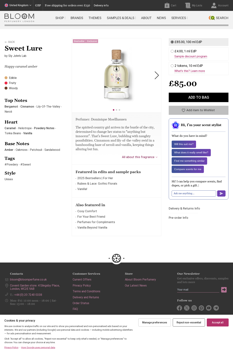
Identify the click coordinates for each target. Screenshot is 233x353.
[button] (113, 110)
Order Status (81, 303)
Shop (59, 18)
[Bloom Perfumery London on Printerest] (201, 308)
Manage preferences (154, 322)
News (161, 18)
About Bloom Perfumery (140, 279)
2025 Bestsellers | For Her (95, 178)
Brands (77, 18)
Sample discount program (190, 56)
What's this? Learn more (189, 71)
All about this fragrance (138, 157)
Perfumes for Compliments (96, 222)
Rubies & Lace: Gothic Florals (97, 183)
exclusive (92, 41)
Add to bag (198, 97)
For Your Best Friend (91, 216)
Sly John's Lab (17, 56)
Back (11, 41)
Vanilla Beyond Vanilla (92, 227)
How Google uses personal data (38, 347)
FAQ (75, 309)
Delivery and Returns (86, 297)
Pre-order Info (178, 217)
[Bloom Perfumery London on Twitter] (187, 308)
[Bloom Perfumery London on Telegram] (216, 308)
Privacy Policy (82, 285)
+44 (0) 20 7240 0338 (28, 294)
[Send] (221, 193)
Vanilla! (82, 189)
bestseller (79, 41)
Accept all (218, 322)
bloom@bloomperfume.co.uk (28, 279)
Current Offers (82, 279)
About (146, 18)
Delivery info (101, 5)
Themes (94, 18)
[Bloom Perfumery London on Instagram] (194, 308)
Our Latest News (136, 285)
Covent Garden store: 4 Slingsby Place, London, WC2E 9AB (35, 287)
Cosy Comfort (87, 211)
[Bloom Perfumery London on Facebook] (179, 308)
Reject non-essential (189, 322)
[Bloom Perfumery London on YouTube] (209, 308)
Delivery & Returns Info (184, 208)
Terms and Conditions (86, 291)
